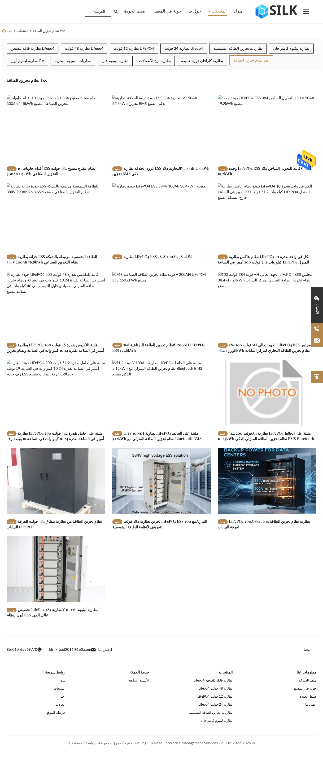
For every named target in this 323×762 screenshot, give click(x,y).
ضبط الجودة (134, 11)
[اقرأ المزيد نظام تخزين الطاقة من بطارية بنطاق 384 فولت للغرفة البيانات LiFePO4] (56, 481)
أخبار (62, 696)
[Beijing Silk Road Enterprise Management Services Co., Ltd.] (277, 11)
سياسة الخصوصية (82, 743)
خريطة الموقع (55, 712)
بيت (10, 31)
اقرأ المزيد (90, 157)
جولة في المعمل (167, 11)
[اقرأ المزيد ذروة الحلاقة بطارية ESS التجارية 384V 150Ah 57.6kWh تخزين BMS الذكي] (161, 128)
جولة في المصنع (305, 688)
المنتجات (218, 11)
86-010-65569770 (22, 649)
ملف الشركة (307, 680)
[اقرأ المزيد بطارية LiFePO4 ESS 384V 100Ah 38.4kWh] (161, 216)
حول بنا (194, 11)
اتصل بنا (310, 704)
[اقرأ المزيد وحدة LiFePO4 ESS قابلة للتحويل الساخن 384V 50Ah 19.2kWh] (267, 128)
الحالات (60, 704)
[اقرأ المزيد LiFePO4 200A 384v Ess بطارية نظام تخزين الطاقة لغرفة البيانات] (267, 481)
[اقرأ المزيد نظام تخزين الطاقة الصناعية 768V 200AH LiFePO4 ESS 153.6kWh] (161, 305)
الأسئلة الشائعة (138, 680)
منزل (238, 11)
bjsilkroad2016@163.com (70, 649)
